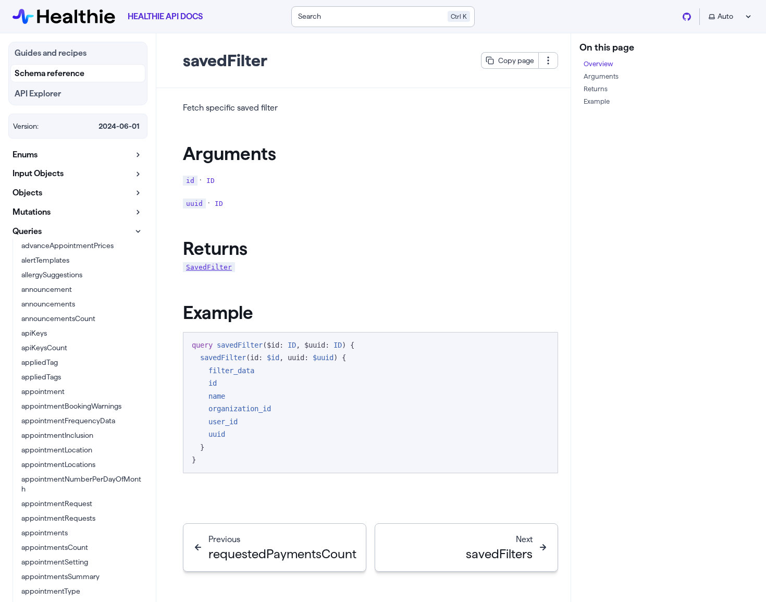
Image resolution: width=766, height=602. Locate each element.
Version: (26, 126)
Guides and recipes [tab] (51, 52)
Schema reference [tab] (49, 73)
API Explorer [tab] (38, 93)
